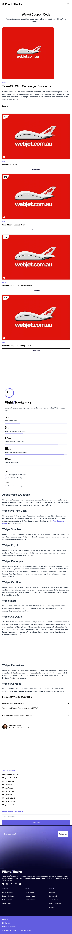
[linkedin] (20, 884)
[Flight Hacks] (13, 4)
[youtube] (15, 884)
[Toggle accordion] (36, 703)
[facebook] (3, 884)
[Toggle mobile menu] (68, 4)
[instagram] (7, 884)
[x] (11, 884)
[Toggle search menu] (3, 4)
